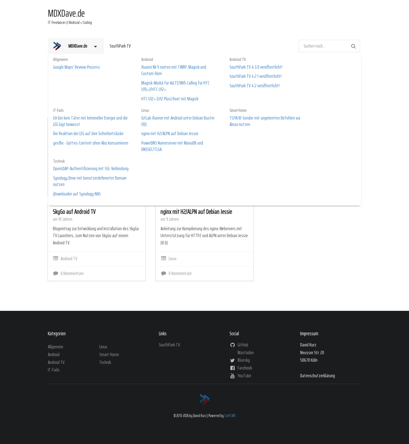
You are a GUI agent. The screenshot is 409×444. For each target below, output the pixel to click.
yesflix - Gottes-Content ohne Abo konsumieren (90, 143)
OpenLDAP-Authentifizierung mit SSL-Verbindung (91, 168)
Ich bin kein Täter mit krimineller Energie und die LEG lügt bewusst (90, 121)
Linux (145, 110)
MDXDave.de (77, 46)
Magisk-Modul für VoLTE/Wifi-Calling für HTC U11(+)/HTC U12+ (175, 86)
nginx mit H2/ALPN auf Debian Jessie (169, 133)
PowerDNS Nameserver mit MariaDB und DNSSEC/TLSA (172, 146)
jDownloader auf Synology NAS (77, 194)
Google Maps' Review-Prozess (76, 67)
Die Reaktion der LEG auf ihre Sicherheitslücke (88, 133)
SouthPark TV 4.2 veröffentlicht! (255, 86)
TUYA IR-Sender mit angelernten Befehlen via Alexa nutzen (265, 121)
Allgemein (60, 60)
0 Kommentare (72, 273)
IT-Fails (58, 110)
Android (147, 60)
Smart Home (238, 110)
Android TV (238, 60)
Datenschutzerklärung (317, 375)
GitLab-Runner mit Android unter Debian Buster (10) (178, 121)
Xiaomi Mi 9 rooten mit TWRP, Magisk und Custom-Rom (173, 70)
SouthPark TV (120, 46)
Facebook (244, 368)
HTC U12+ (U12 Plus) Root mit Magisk (169, 99)
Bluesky (243, 360)
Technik (59, 161)
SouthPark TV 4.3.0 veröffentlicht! (256, 67)
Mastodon (245, 352)
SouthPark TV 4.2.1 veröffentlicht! (256, 76)
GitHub (242, 345)
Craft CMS (229, 416)
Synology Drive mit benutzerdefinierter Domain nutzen (90, 181)
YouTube (244, 375)
